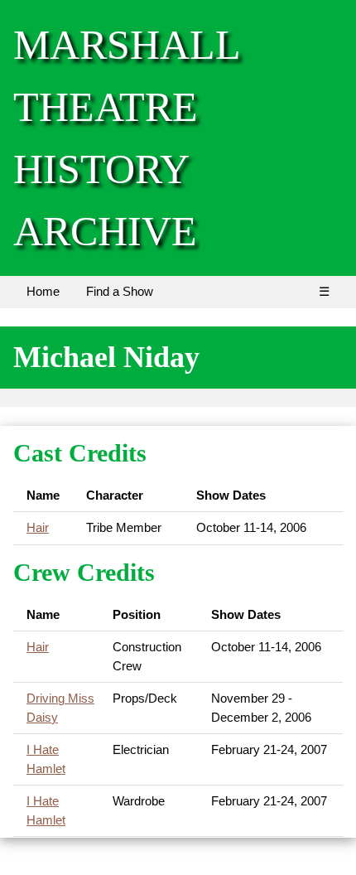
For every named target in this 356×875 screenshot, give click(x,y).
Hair (37, 527)
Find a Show (119, 291)
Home (43, 291)
